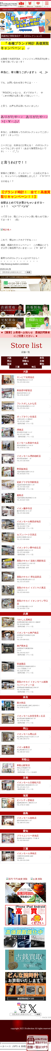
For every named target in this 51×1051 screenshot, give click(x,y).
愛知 (42, 364)
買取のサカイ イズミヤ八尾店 (25, 590)
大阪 (9, 358)
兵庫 (25, 358)
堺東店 (25, 432)
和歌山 (25, 361)
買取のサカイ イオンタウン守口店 (25, 604)
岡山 (9, 361)
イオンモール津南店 (25, 857)
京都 (42, 361)
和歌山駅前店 (25, 768)
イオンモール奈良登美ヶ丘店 (25, 718)
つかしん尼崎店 (25, 622)
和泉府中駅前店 (25, 393)
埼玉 (34, 367)
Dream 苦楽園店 (25, 669)
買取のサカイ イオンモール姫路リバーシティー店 (25, 686)
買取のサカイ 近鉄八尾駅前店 (25, 563)
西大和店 (25, 705)
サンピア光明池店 (25, 380)
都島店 (25, 498)
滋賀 (9, 364)
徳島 (25, 364)
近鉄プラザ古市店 (25, 484)
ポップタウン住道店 (25, 419)
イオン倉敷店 (25, 749)
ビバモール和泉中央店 (25, 445)
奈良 (42, 358)
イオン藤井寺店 (25, 511)
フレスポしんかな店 (25, 406)
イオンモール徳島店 (25, 821)
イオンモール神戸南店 (25, 635)
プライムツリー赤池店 (25, 839)
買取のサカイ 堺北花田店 (25, 577)
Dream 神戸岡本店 (25, 651)
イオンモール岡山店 (25, 736)
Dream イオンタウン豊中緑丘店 (25, 550)
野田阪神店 (25, 471)
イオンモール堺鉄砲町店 (25, 458)
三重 (17, 367)
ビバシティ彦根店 (25, 803)
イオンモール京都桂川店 (25, 786)
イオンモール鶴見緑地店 (25, 524)
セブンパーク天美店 (25, 537)
